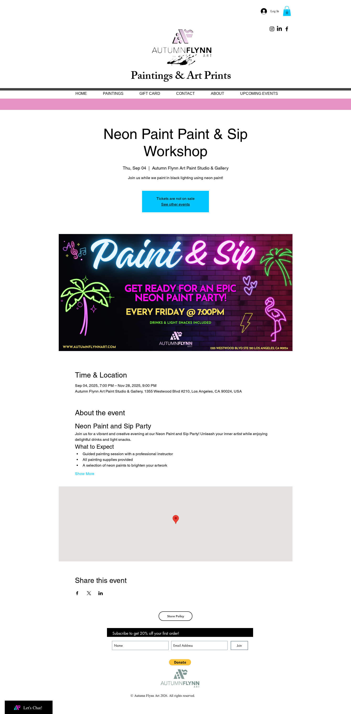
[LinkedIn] (279, 29)
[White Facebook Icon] (217, 697)
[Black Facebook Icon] (287, 29)
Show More (84, 473)
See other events (175, 204)
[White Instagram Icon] (224, 697)
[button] (287, 11)
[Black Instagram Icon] (272, 29)
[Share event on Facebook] (77, 593)
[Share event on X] (89, 593)
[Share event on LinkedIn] (100, 593)
